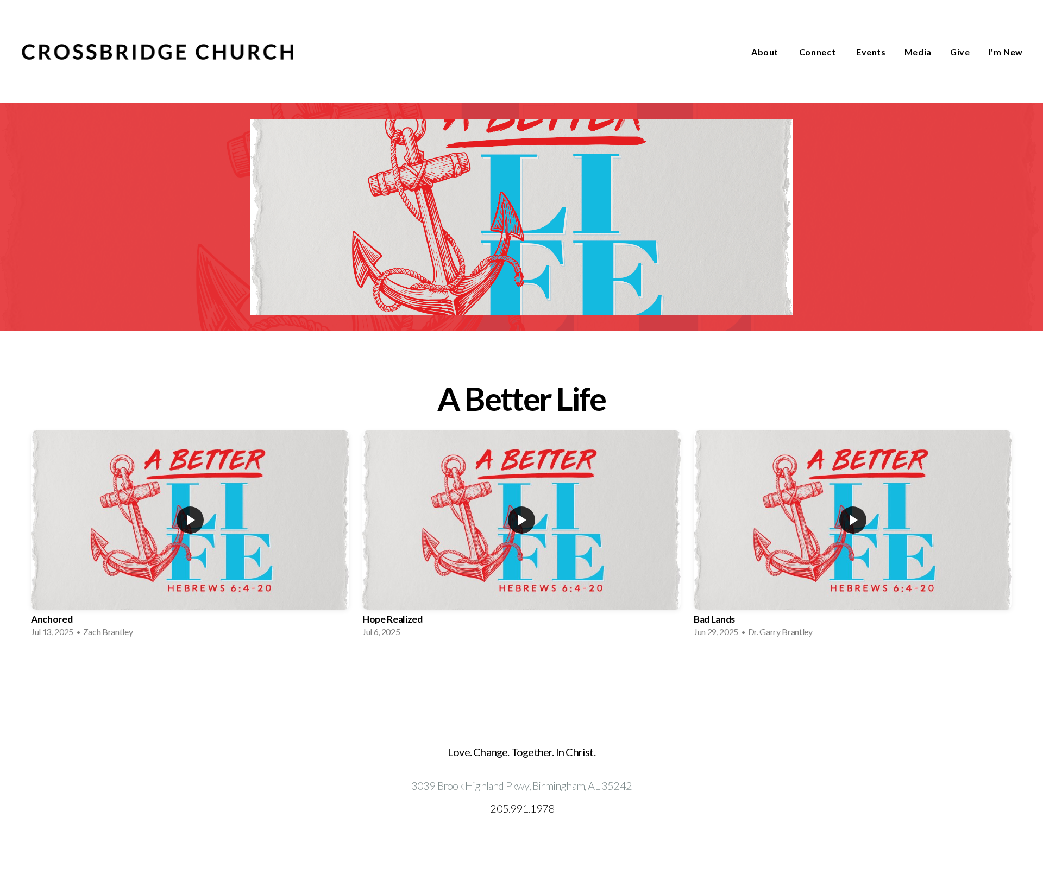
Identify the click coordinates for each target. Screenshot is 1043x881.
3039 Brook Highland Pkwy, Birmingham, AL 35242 (521, 785)
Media (918, 52)
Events (871, 52)
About (766, 52)
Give (960, 52)
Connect (818, 52)
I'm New (1006, 52)
